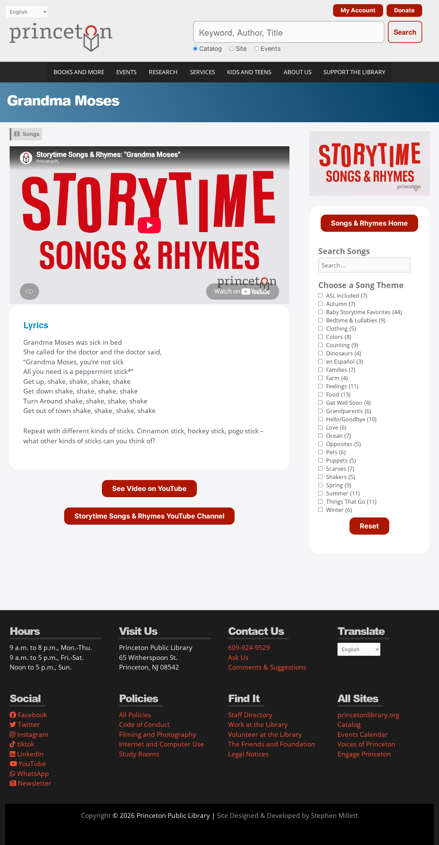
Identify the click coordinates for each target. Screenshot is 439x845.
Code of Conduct (144, 724)
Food (338, 394)
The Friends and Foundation (271, 744)
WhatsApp (32, 773)
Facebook (31, 714)
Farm (337, 378)
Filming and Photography (157, 734)
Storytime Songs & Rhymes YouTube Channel (149, 516)
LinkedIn (29, 754)
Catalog (348, 724)
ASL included (346, 295)
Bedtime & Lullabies (355, 320)
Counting (342, 345)
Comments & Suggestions (267, 667)
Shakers (340, 477)
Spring (338, 485)
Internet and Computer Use (161, 744)
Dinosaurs (343, 353)
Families (340, 370)
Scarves (340, 468)
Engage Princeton (364, 754)
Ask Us (238, 657)
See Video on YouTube (149, 488)
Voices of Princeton (366, 744)
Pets (336, 452)
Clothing (341, 328)
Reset (369, 526)
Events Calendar (362, 734)
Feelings (342, 386)
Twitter (28, 724)
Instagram (31, 734)
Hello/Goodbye (351, 419)
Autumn (340, 304)
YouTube (31, 763)
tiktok (24, 744)
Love (336, 427)
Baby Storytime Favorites (364, 312)
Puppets (341, 460)
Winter (339, 510)
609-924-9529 (249, 647)
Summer (343, 493)
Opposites (343, 444)
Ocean (338, 435)
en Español (344, 361)
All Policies (135, 714)
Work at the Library (258, 724)
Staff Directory (250, 714)
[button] (356, 10)
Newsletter (33, 783)
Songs (31, 133)
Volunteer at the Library (265, 734)
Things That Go (351, 501)
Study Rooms (139, 754)
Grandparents (348, 411)
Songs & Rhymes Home (369, 223)
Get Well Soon (348, 403)
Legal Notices (248, 754)
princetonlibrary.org (368, 714)
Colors (338, 337)
